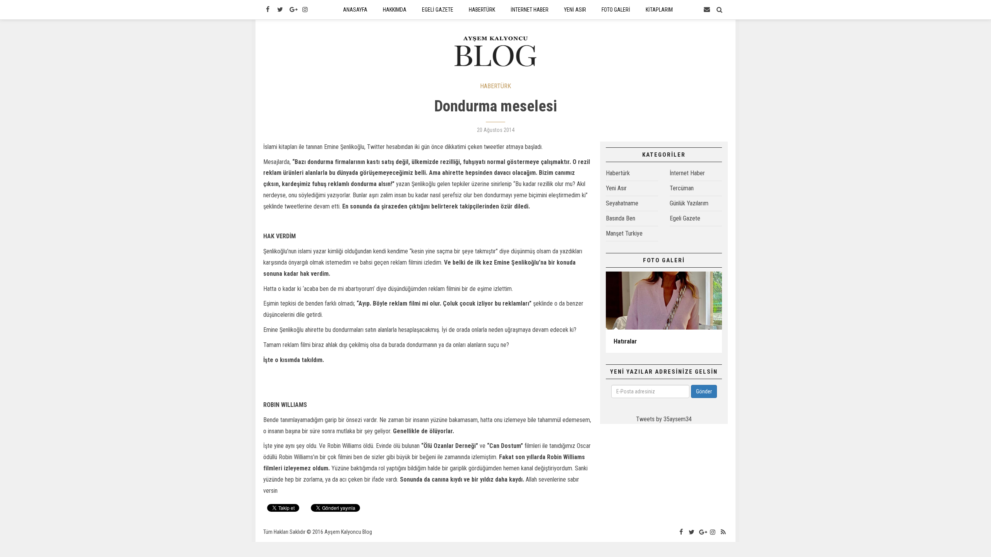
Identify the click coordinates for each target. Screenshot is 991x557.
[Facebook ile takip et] (267, 9)
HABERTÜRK (495, 86)
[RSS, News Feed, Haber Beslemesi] (723, 532)
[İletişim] (707, 9)
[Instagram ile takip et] (305, 9)
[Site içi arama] (719, 9)
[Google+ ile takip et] (292, 9)
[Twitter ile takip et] (280, 9)
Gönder (704, 391)
